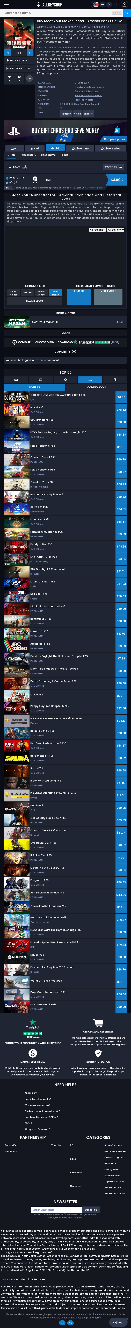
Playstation (76, 1172)
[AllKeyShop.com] (49, 4)
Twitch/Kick (11, 1145)
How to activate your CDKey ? (41, 1117)
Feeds (64, 155)
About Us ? (31, 1093)
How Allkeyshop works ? (38, 1099)
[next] (30, 52)
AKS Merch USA (112, 1187)
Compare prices (95, 187)
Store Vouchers (113, 1145)
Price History (28, 155)
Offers (12, 155)
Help (120, 1322)
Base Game (48, 155)
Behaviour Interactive (86, 91)
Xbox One (79, 104)
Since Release (13, 293)
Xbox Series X (92, 104)
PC (61, 104)
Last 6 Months (42, 293)
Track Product (34, 300)
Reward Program (113, 1157)
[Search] (127, 13)
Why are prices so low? (37, 1105)
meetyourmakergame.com (89, 87)
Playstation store (84, 99)
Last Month (55, 293)
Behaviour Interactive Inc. (88, 95)
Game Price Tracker (115, 1151)
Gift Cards (110, 1163)
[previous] (7, 52)
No (70, 1323)
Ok (62, 1323)
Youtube (56, 1145)
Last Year (27, 292)
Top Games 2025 (114, 1181)
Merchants (11, 1151)
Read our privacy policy (88, 1317)
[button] (124, 4)
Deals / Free (111, 1169)
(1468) (114, 342)
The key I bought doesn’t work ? (42, 1111)
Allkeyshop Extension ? (37, 1129)
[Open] (6, 4)
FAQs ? (28, 1123)
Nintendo (75, 1186)
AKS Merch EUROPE (114, 1193)
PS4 (66, 104)
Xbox (73, 1158)
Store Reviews (112, 1175)
